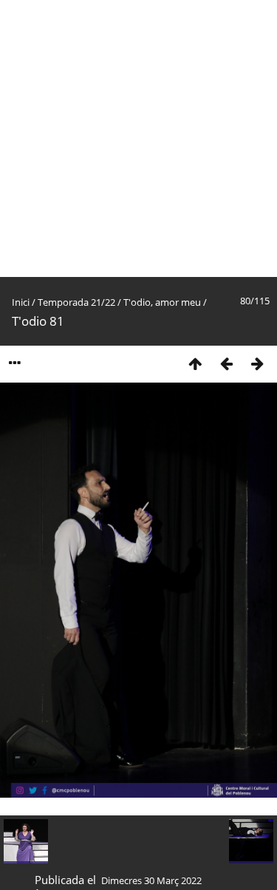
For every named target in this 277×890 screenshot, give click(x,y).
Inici (21, 302)
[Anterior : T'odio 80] (226, 363)
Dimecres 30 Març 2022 (151, 880)
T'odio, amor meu (162, 302)
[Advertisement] (138, 138)
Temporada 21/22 (76, 302)
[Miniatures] (195, 363)
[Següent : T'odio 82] (257, 363)
